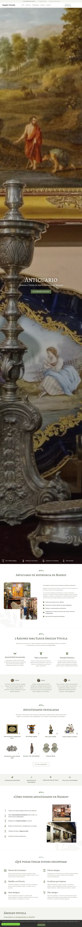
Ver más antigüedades (41, 764)
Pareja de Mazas (50, 756)
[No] (80, 923)
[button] (10, 924)
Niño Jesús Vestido (50, 736)
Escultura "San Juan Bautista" (31, 756)
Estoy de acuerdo (41, 924)
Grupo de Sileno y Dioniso (70, 736)
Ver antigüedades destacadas (41, 291)
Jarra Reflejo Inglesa (31, 736)
